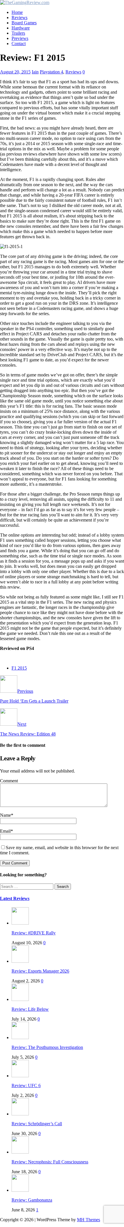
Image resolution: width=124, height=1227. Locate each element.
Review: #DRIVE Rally (34, 932)
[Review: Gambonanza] (20, 1190)
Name (5, 815)
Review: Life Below (30, 1009)
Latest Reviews (14, 898)
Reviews (19, 17)
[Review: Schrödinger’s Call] (20, 1113)
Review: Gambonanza (32, 1200)
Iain (35, 71)
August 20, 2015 (15, 71)
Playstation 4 (51, 71)
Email (5, 831)
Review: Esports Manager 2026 (40, 971)
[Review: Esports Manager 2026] (20, 961)
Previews (20, 38)
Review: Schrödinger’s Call (37, 1123)
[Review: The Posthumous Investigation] (20, 1037)
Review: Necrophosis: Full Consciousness (50, 1161)
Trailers (18, 33)
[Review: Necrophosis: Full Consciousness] (20, 1152)
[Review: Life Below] (20, 999)
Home (17, 12)
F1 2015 (19, 668)
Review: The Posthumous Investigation (47, 1047)
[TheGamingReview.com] (24, 2)
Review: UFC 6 (26, 1085)
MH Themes (88, 1219)
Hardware (21, 27)
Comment (9, 780)
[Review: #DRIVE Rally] (20, 923)
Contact (19, 43)
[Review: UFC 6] (20, 1075)
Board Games (24, 22)
